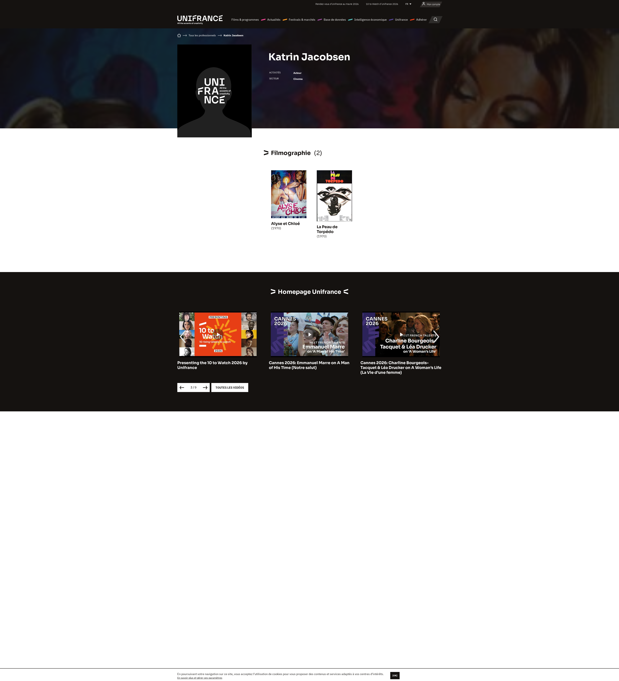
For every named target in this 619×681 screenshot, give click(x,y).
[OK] (395, 675)
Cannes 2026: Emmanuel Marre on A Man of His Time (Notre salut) (217, 365)
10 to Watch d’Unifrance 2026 (382, 3)
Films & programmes (245, 19)
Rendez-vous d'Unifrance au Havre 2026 (337, 3)
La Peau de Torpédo (327, 229)
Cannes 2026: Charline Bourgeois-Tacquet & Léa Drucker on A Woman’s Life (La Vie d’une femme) (309, 367)
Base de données (335, 19)
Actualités (273, 19)
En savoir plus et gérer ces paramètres (199, 677)
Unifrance (401, 19)
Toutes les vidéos (230, 387)
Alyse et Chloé (285, 223)
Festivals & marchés (302, 19)
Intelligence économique (370, 19)
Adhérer (421, 19)
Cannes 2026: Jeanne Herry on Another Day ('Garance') (399, 365)
